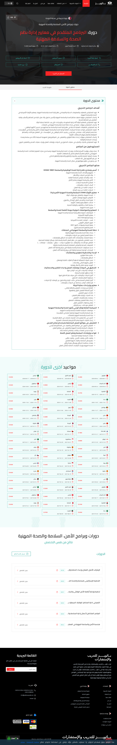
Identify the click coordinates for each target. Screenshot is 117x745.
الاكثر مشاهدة (107, 718)
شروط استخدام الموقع (83, 691)
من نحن (42, 3)
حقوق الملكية (85, 694)
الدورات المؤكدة (107, 722)
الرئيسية (86, 3)
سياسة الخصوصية (84, 697)
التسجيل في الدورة (58, 74)
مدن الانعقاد (61, 3)
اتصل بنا (35, 3)
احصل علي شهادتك (106, 725)
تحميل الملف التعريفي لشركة (81, 707)
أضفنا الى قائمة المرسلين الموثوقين (80, 704)
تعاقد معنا (51, 3)
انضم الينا (28, 3)
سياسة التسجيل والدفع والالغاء (81, 701)
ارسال (10, 669)
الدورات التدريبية (74, 3)
